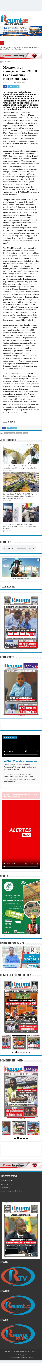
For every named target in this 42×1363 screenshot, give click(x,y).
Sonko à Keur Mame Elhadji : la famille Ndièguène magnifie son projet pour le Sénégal (20, 467)
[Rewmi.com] (14, 19)
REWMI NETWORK (31, 1352)
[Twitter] (21, 1354)
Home (4, 47)
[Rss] (16, 1354)
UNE (25, 433)
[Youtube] (23, 1354)
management (9, 433)
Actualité (10, 47)
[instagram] (25, 1354)
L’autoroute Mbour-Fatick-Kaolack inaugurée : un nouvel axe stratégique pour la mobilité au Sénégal (20, 526)
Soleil (19, 433)
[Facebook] (18, 1354)
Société (24, 82)
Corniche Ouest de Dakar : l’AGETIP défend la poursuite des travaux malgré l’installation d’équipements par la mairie (20, 496)
